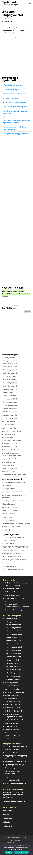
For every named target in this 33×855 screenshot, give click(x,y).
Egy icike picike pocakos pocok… (14, 482)
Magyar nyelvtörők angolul (14, 610)
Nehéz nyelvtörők (16, 19)
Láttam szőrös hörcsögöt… (11, 507)
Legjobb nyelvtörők (9, 428)
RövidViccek (7, 810)
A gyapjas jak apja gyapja (16, 133)
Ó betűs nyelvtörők (10, 405)
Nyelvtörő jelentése (12, 595)
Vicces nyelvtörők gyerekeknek (14, 474)
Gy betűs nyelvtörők (10, 386)
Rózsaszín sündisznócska (15, 102)
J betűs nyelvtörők (10, 389)
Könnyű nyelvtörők (8, 425)
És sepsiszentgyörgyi (13, 85)
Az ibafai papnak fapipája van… (13, 501)
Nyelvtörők (9, 2)
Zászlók (6, 814)
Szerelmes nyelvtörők (9, 469)
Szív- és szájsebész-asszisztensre (14, 560)
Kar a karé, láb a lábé (9, 566)
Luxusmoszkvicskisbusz (14, 94)
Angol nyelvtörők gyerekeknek (18, 607)
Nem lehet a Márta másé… (11, 527)
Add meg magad (11, 89)
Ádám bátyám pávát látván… (12, 511)
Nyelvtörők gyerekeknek (10, 453)
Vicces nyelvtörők (8, 472)
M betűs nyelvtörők (10, 399)
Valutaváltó (7, 826)
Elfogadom (9, 852)
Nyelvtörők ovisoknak (11, 459)
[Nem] (31, 849)
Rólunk (25, 838)
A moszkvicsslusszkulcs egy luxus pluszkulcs (15, 128)
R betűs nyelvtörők (10, 412)
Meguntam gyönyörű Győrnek (13, 550)
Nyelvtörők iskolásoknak (12, 456)
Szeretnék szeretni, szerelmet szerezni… (16, 523)
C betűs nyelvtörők (10, 370)
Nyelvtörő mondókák (9, 447)
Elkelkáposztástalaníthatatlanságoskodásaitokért (16, 121)
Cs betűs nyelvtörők (10, 373)
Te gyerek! (5, 563)
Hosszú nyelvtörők (8, 422)
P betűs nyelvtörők (10, 409)
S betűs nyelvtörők (10, 415)
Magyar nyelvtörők (8, 434)
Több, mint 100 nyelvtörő (12, 838)
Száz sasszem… (7, 485)
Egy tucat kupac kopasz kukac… (13, 492)
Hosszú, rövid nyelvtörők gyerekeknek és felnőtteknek (11, 5)
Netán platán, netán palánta (16, 107)
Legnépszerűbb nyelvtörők (11, 431)
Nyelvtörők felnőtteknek (8, 294)
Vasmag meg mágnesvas (11, 556)
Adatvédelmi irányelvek (21, 852)
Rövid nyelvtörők (21, 294)
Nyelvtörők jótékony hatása (15, 592)
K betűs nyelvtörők (10, 392)
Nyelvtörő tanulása (12, 589)
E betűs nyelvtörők (10, 376)
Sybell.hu (21, 801)
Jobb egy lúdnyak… (9, 489)
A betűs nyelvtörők (10, 367)
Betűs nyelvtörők (8, 361)
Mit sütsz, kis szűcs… (9, 514)
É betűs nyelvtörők (10, 379)
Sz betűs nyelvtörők (10, 418)
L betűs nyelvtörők (9, 396)
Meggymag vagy (11, 98)
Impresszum (15, 840)
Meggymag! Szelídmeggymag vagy (15, 547)
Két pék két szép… (8, 520)
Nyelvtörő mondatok (18, 291)
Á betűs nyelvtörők (10, 363)
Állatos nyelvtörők (8, 358)
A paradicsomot (8, 543)
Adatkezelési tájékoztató (15, 843)
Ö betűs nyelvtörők (10, 402)
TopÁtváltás (8, 818)
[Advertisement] (16, 54)
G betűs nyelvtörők (10, 383)
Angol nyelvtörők (11, 604)
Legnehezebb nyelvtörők (12, 440)
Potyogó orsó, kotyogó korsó (12, 569)
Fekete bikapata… (8, 504)
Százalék (6, 822)
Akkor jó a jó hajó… (8, 530)
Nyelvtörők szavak (8, 462)
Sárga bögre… (7, 517)
